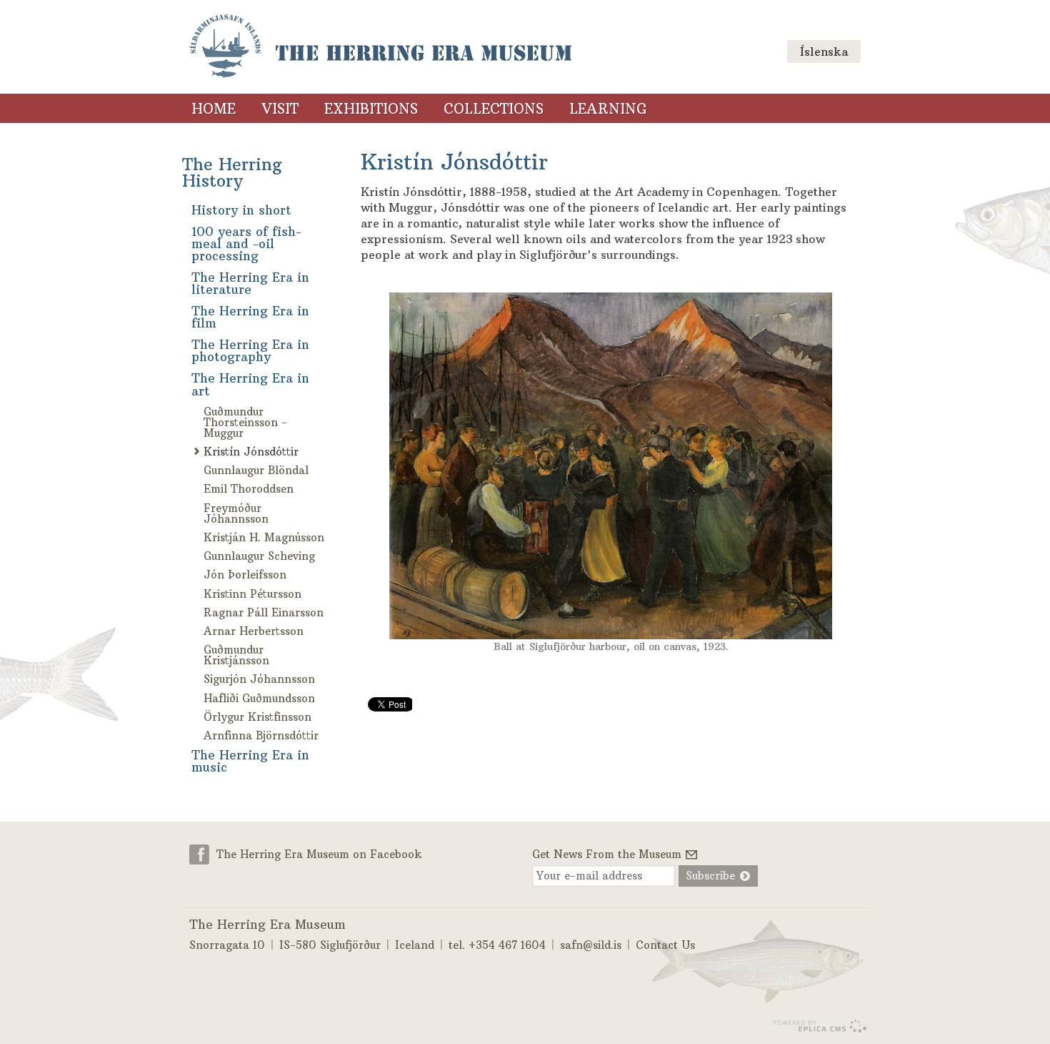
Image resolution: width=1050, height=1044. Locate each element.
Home (213, 108)
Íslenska (824, 51)
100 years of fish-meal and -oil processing (246, 244)
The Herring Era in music (250, 761)
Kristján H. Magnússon (264, 537)
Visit (280, 108)
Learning (608, 108)
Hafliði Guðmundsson (259, 698)
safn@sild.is (590, 945)
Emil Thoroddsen (249, 489)
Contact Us (665, 945)
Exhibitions (371, 108)
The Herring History (232, 172)
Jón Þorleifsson (245, 574)
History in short (241, 210)
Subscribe (710, 875)
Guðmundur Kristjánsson (236, 655)
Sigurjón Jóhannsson (259, 679)
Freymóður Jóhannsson (236, 513)
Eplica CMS (819, 1026)
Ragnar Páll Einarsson (264, 612)
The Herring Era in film (250, 317)
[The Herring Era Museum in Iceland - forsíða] (380, 47)
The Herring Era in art (250, 384)
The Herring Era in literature (250, 283)
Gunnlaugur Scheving (259, 556)
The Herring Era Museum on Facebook (319, 853)
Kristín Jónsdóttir (251, 451)
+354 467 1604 (507, 945)
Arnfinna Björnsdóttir (261, 735)
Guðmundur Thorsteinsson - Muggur (245, 422)
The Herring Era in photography (250, 351)
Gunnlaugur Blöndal (256, 470)
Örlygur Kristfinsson (257, 717)
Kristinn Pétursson (252, 594)
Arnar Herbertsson (254, 631)
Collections (494, 108)
